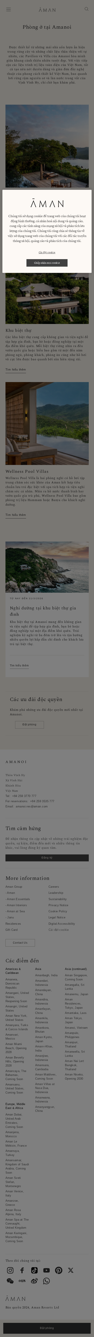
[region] (47, 231)
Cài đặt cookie (47, 252)
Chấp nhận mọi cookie (47, 262)
